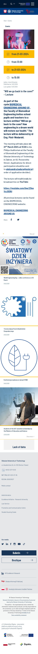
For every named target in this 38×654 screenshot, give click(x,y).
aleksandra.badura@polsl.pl (19, 169)
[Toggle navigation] (32, 4)
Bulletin (16, 552)
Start (5, 21)
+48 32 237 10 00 (10, 470)
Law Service (5, 504)
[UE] (23, 4)
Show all (32, 234)
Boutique (16, 560)
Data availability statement (19, 615)
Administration (6, 495)
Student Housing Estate (9, 512)
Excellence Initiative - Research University (15, 499)
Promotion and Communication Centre (14, 508)
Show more (30, 436)
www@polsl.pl (26, 612)
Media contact (6, 486)
